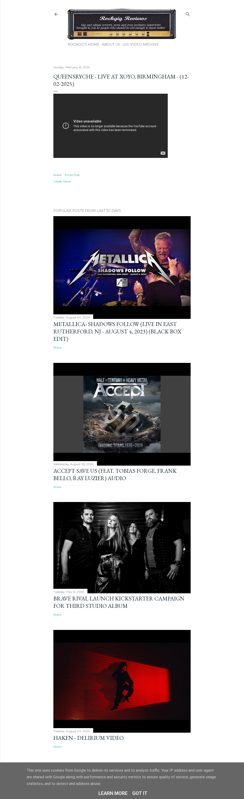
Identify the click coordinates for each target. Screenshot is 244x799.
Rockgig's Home (83, 44)
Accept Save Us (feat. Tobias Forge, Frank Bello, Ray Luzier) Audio (115, 474)
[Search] (188, 13)
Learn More (112, 793)
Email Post (72, 175)
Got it (139, 793)
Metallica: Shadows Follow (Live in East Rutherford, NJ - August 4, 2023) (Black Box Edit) (117, 331)
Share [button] (57, 175)
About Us (111, 44)
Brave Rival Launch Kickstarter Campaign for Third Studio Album (118, 602)
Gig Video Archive (141, 44)
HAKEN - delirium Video (88, 737)
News (67, 181)
